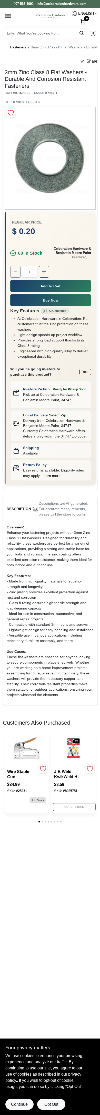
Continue (19, 1104)
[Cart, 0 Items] (83, 22)
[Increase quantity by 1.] (44, 272)
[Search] (82, 33)
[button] (82, 13)
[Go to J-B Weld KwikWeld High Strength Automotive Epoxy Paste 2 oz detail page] (73, 748)
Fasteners (18, 47)
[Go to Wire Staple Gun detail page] (27, 748)
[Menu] (8, 16)
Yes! (85, 372)
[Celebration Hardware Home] (50, 15)
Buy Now (50, 300)
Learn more (51, 476)
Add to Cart (51, 286)
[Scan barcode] (93, 33)
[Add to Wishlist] (10, 112)
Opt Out (51, 1104)
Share (91, 61)
